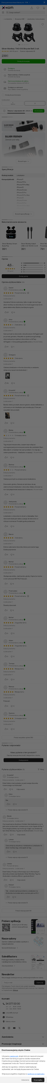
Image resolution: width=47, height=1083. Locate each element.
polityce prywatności (36, 1074)
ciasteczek (14, 1056)
